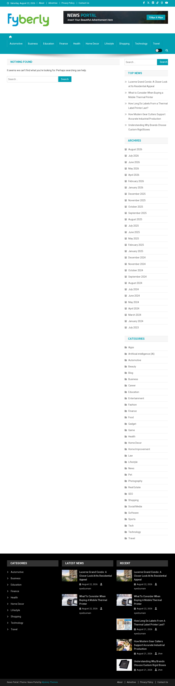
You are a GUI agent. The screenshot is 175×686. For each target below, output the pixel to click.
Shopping (124, 43)
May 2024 (133, 302)
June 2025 (134, 232)
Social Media (135, 506)
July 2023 (133, 327)
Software (133, 512)
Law (130, 455)
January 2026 (135, 187)
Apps (131, 347)
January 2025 (135, 251)
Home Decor (92, 43)
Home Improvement (139, 449)
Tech (131, 525)
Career (132, 385)
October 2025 (135, 206)
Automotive (16, 43)
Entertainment (136, 398)
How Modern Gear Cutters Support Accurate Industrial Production (146, 116)
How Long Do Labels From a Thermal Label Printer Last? (148, 105)
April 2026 (133, 175)
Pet (130, 474)
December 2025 (137, 194)
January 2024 (135, 321)
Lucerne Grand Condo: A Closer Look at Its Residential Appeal (147, 84)
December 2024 (137, 257)
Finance (63, 43)
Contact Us (84, 3)
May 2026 (133, 168)
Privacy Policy (68, 3)
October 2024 (135, 270)
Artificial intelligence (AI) (141, 353)
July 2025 (133, 225)
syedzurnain (85, 588)
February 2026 (136, 181)
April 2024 (133, 308)
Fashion (132, 404)
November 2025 (137, 200)
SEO (130, 493)
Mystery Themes (50, 682)
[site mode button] (158, 50)
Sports (132, 519)
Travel (156, 43)
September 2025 (137, 213)
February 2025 (136, 244)
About (41, 3)
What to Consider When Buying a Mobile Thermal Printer (145, 95)
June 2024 (134, 295)
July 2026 (133, 155)
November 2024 (137, 264)
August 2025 (135, 219)
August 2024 (135, 283)
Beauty (132, 366)
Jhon (160, 653)
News (131, 468)
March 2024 (134, 314)
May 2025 (133, 238)
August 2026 (135, 149)
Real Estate (134, 487)
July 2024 (133, 289)
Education (48, 43)
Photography (135, 481)
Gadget (132, 423)
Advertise (52, 3)
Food (131, 417)
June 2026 (134, 162)
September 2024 (137, 276)
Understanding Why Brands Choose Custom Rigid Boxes (147, 127)
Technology (141, 43)
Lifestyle (109, 43)
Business (33, 43)
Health (76, 43)
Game (131, 430)
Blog (130, 372)
